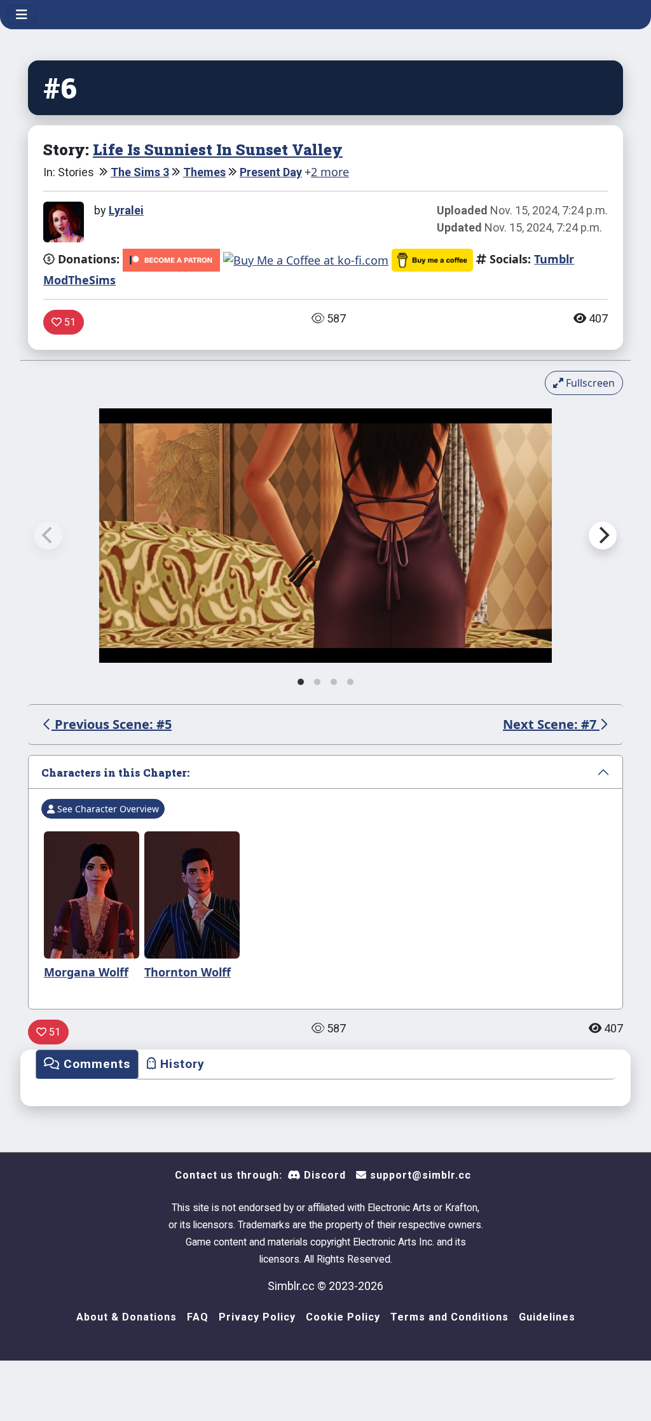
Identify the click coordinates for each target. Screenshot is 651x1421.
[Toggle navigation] (22, 14)
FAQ (198, 1317)
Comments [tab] (95, 1064)
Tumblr (554, 259)
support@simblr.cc (419, 1175)
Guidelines (547, 1317)
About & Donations (126, 1317)
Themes (204, 172)
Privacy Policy (257, 1317)
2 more (330, 171)
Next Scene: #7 (551, 724)
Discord (323, 1175)
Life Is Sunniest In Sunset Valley (218, 149)
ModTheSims (79, 280)
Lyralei (126, 210)
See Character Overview (107, 809)
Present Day (271, 172)
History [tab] (180, 1064)
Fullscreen (589, 383)
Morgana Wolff (86, 972)
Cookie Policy (343, 1317)
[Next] (603, 536)
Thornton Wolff (187, 972)
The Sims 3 (140, 172)
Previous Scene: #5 (111, 724)
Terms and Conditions (449, 1317)
